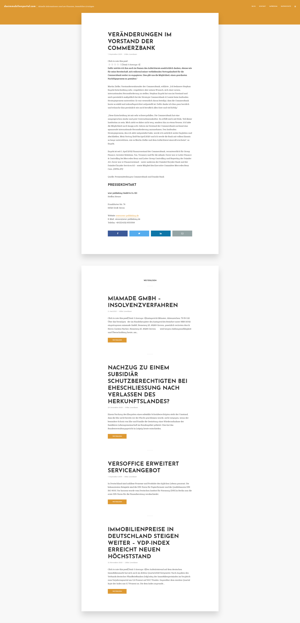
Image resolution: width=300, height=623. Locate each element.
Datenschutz (286, 6)
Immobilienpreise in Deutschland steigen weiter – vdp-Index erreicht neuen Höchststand (143, 543)
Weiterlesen (117, 340)
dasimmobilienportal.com (20, 6)
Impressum (273, 6)
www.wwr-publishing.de (127, 216)
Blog (254, 6)
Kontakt (262, 6)
